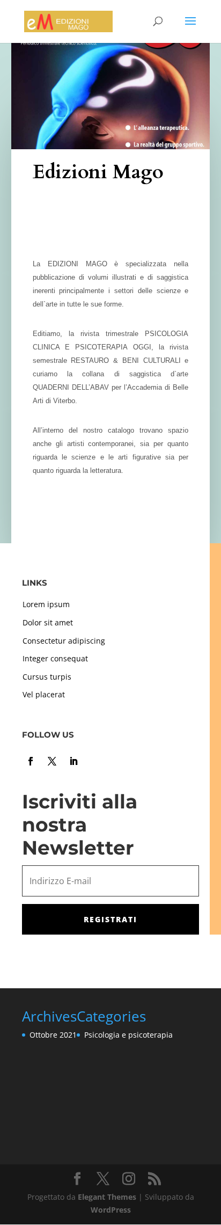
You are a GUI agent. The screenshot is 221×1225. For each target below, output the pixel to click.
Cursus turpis (47, 677)
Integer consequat (55, 658)
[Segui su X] (52, 761)
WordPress (111, 1210)
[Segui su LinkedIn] (73, 761)
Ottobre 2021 (53, 1035)
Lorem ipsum (46, 604)
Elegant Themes (107, 1197)
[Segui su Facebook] (30, 761)
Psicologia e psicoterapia (128, 1035)
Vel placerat (44, 694)
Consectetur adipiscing (64, 641)
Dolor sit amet (48, 622)
